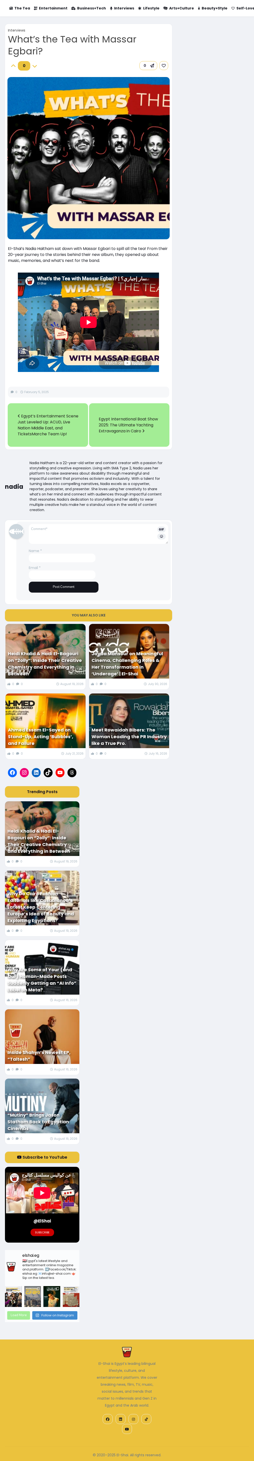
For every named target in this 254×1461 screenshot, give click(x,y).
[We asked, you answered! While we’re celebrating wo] (13, 1296)
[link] (163, 65)
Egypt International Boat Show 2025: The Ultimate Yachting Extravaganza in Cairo (128, 425)
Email (35, 567)
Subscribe (42, 1232)
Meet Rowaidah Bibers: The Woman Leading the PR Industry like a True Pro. (129, 736)
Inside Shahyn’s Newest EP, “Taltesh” (38, 1055)
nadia (14, 487)
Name (35, 550)
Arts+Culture (181, 8)
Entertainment (53, 8)
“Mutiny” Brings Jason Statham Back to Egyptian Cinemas (38, 1122)
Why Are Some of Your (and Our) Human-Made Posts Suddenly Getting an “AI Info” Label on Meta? (41, 980)
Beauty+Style (214, 8)
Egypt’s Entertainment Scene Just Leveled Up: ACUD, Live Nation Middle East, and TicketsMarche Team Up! (48, 425)
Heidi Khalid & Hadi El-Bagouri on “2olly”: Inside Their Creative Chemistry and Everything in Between (45, 663)
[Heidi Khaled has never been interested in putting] (51, 1296)
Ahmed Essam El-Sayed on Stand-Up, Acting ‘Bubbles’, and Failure (40, 736)
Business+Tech (91, 8)
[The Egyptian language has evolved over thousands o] (71, 1296)
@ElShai (42, 1221)
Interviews (124, 8)
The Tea (22, 8)
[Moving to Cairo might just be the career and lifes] (32, 1296)
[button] (148, 65)
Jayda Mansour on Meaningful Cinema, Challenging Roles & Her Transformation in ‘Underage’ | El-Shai (127, 663)
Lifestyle (151, 8)
